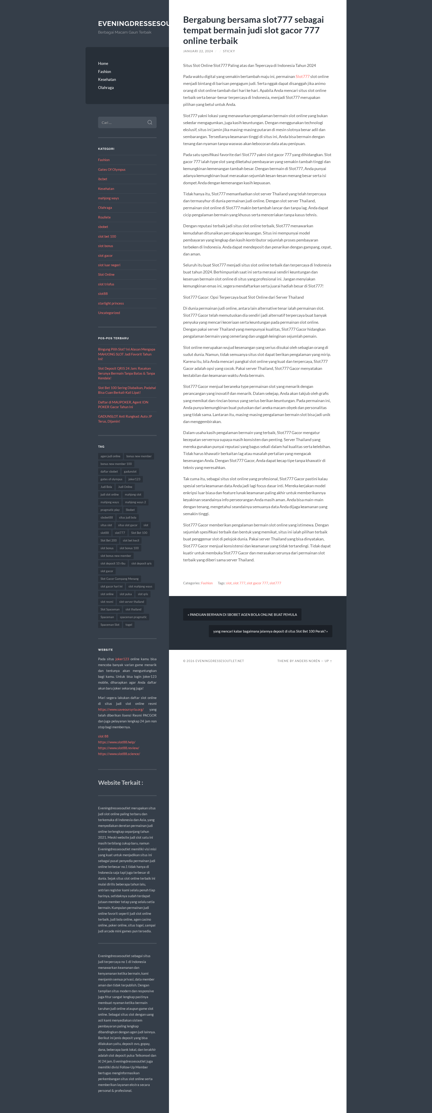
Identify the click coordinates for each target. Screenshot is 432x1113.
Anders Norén (307, 661)
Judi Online (125, 487)
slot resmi (107, 601)
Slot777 (303, 76)
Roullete (104, 217)
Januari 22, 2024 (198, 51)
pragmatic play (110, 510)
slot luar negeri (109, 265)
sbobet (103, 227)
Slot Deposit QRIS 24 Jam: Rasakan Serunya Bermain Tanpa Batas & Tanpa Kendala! (126, 373)
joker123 (134, 479)
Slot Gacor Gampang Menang (120, 578)
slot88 (103, 293)
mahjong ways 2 (135, 502)
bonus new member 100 (116, 464)
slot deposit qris (141, 563)
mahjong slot (133, 494)
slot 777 (239, 583)
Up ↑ (328, 661)
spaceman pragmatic (133, 617)
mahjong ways (108, 198)
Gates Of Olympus (112, 169)
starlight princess (111, 303)
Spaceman (107, 617)
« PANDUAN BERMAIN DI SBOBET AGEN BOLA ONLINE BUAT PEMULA (242, 614)
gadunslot (130, 471)
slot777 (120, 533)
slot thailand (133, 609)
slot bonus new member (116, 556)
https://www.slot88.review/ (118, 748)
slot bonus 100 (129, 548)
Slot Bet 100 (139, 533)
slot (146, 525)
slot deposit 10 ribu (113, 563)
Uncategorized (109, 313)
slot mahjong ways (140, 586)
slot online (107, 594)
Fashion (104, 71)
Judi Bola (106, 487)
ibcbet (102, 179)
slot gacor (105, 255)
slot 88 (103, 736)
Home (103, 63)
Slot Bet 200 (109, 540)
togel (129, 624)
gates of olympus (111, 479)
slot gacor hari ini (111, 586)
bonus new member (139, 456)
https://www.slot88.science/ (119, 754)
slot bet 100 (107, 236)
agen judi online (110, 456)
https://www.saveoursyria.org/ (121, 709)
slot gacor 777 (257, 583)
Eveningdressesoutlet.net (151, 23)
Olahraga (106, 87)
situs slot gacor (127, 525)
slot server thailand (131, 601)
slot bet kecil (131, 540)
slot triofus (106, 284)
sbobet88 (107, 517)
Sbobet (130, 510)
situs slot (106, 525)
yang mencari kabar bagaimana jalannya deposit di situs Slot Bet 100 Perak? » (270, 631)
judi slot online (110, 494)
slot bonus (105, 246)
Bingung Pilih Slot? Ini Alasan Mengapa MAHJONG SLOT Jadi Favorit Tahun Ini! (126, 354)
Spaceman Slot (110, 624)
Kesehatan (107, 79)
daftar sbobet (109, 471)
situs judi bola (127, 517)
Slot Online (106, 274)
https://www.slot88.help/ (116, 742)
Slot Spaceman (110, 609)
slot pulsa (126, 594)
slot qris (143, 594)
